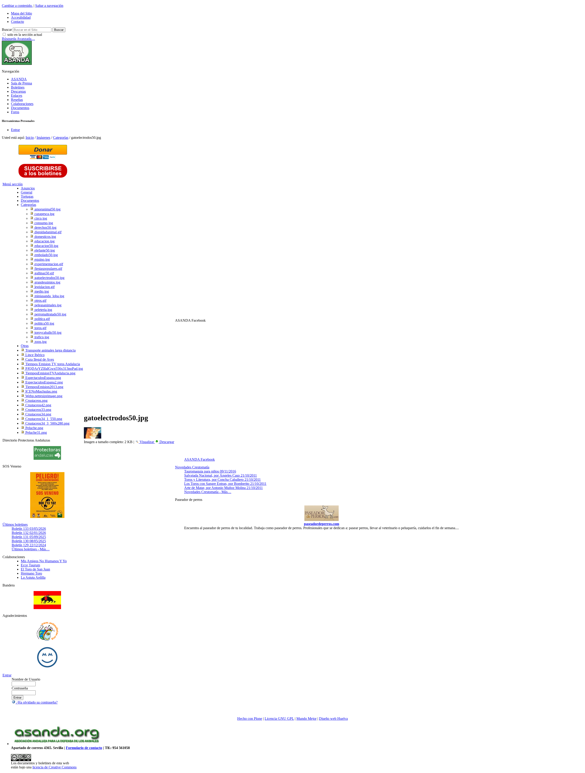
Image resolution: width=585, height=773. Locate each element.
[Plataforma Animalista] (47, 640)
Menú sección (13, 184)
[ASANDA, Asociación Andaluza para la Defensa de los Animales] (56, 744)
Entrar (15, 130)
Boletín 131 (29, 537)
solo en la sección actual (24, 35)
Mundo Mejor (306, 718)
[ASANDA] (17, 64)
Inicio (30, 137)
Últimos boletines (15, 524)
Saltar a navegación (49, 6)
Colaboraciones (22, 104)
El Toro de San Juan (35, 569)
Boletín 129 (29, 545)
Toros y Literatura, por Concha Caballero (222, 479)
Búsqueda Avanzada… (18, 39)
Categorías (60, 137)
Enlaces (16, 95)
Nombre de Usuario (26, 679)
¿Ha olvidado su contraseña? (36, 702)
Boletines (17, 87)
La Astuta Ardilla (33, 577)
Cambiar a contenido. (17, 6)
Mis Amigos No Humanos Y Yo (44, 561)
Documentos (20, 108)
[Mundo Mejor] (47, 667)
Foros (15, 112)
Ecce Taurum (30, 565)
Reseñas (17, 100)
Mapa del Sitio (21, 13)
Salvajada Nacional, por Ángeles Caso (220, 475)
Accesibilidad (21, 17)
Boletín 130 (29, 541)
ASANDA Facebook (199, 459)
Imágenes (43, 137)
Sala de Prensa (21, 83)
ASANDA (19, 79)
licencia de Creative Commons (54, 767)
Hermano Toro (31, 573)
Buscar (7, 30)
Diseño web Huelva (333, 718)
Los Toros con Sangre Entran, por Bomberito (225, 484)
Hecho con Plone (249, 718)
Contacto (17, 22)
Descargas (18, 91)
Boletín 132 (29, 533)
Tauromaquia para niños (210, 471)
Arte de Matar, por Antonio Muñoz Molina (223, 488)
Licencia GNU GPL (279, 718)
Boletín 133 (29, 529)
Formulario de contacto (84, 748)
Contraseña (20, 688)
